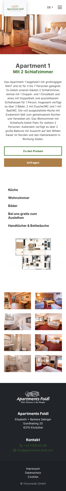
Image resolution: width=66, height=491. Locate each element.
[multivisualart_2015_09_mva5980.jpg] (17, 300)
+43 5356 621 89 (35, 445)
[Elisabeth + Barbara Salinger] (33, 397)
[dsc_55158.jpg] (17, 321)
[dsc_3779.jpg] (48, 342)
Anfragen (33, 162)
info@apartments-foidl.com (35, 450)
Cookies (33, 476)
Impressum (33, 468)
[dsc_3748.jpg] (48, 300)
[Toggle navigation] (60, 7)
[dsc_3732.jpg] (48, 321)
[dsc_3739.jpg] (48, 363)
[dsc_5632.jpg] (17, 363)
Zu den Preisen (33, 151)
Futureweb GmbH (35, 483)
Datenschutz (33, 472)
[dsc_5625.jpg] (17, 342)
